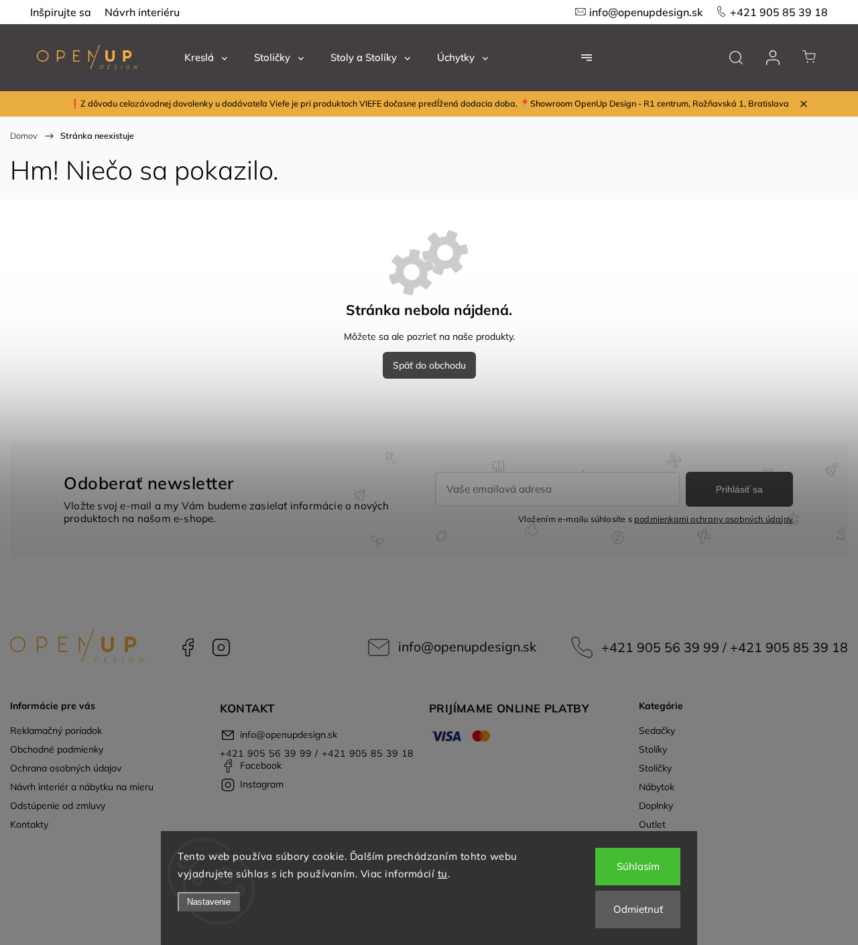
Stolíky (653, 749)
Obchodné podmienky (56, 749)
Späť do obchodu (429, 365)
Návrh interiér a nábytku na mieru (82, 787)
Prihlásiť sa (739, 489)
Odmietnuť (638, 909)
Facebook (188, 647)
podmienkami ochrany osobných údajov (713, 518)
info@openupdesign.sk (645, 12)
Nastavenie (209, 902)
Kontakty (29, 824)
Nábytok (656, 787)
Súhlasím (638, 866)
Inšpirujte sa (60, 12)
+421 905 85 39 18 (779, 12)
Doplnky (656, 806)
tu (443, 873)
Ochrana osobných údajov (65, 768)
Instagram (221, 647)
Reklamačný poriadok (56, 730)
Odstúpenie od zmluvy (57, 806)
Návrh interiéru (142, 12)
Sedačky (657, 730)
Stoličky (655, 768)
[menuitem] (205, 57)
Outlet (652, 824)
